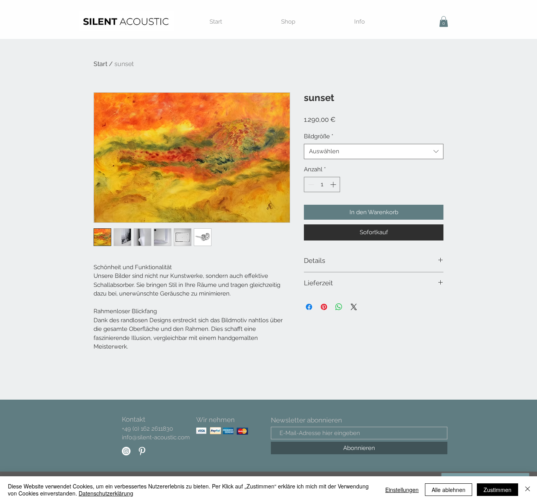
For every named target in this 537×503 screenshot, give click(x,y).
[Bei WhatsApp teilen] (339, 307)
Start (100, 64)
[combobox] (373, 151)
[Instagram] (126, 451)
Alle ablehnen (448, 490)
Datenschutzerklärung (106, 493)
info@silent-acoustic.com (156, 437)
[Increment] (334, 184)
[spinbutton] (322, 184)
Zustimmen (497, 490)
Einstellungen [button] (402, 490)
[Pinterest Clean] (142, 451)
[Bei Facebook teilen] (309, 307)
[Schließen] (527, 490)
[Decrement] (310, 184)
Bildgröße (318, 136)
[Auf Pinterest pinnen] (324, 307)
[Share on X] (354, 307)
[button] (443, 21)
